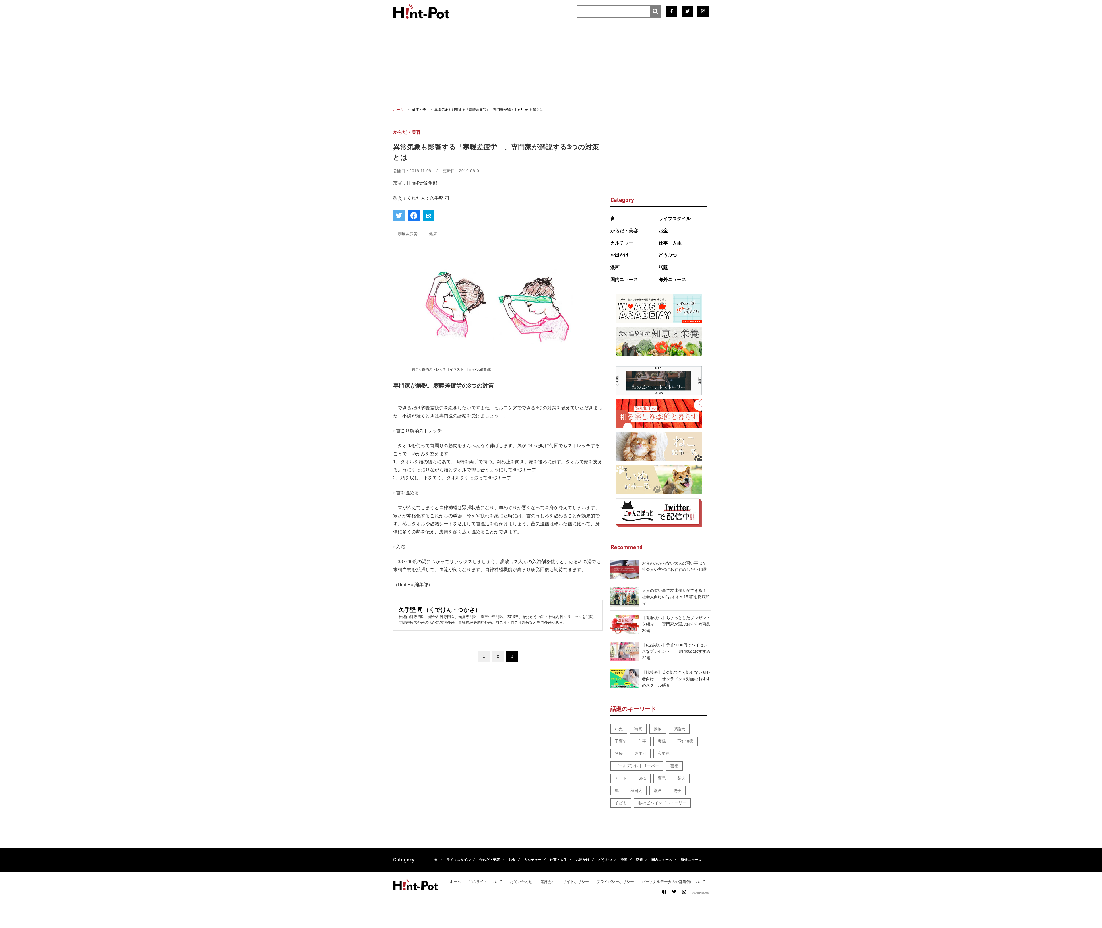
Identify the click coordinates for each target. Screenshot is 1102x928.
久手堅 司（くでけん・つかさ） (440, 610)
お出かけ (619, 255)
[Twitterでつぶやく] (399, 215)
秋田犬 (636, 790)
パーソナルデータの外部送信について (673, 881)
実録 (662, 741)
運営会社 (547, 881)
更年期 (640, 753)
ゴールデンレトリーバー (637, 766)
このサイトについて (485, 881)
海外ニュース (672, 279)
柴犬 (681, 778)
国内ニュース (624, 279)
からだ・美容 (624, 230)
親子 (677, 790)
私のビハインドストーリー (662, 803)
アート (621, 778)
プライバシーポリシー (615, 881)
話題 (663, 267)
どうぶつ (668, 255)
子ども (621, 803)
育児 (662, 778)
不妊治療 (685, 741)
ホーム (455, 881)
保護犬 (679, 728)
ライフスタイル (675, 218)
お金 (663, 230)
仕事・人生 (670, 243)
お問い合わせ (521, 881)
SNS (642, 778)
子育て (621, 741)
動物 (658, 728)
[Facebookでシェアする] (414, 215)
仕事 (642, 741)
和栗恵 (664, 753)
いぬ (619, 728)
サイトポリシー (576, 881)
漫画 (615, 267)
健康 (433, 233)
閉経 (619, 753)
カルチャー (621, 243)
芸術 (674, 766)
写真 (638, 728)
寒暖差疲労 (407, 233)
